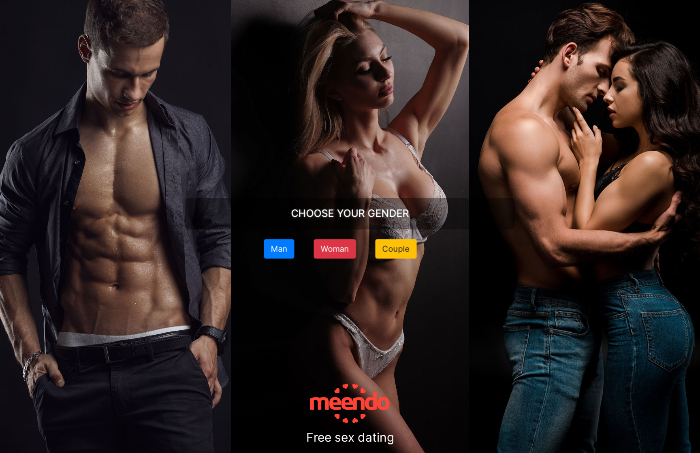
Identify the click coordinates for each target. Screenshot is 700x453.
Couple (396, 249)
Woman (335, 249)
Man (279, 249)
